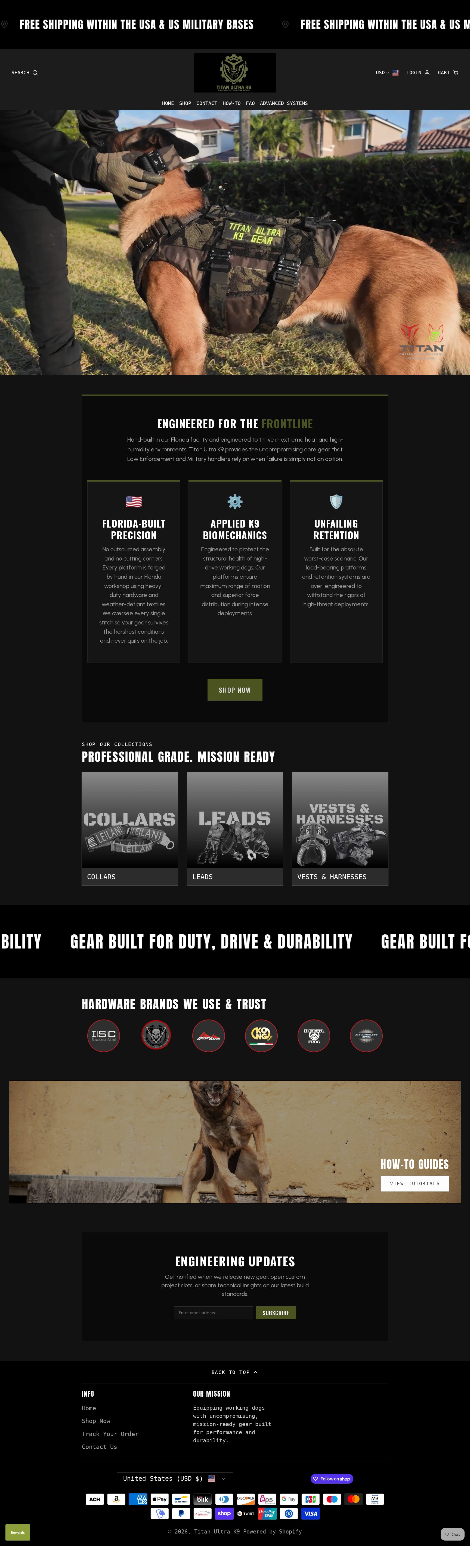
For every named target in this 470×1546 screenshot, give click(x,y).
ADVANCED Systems (284, 103)
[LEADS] (235, 828)
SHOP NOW (235, 690)
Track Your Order (110, 1434)
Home (168, 103)
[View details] (103, 1036)
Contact (206, 103)
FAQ (250, 103)
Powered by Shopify (272, 1531)
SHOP (185, 103)
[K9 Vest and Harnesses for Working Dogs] (340, 828)
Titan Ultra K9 (217, 1531)
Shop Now (96, 1421)
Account (418, 73)
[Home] (235, 73)
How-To (232, 103)
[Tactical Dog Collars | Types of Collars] (130, 828)
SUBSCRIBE (276, 1313)
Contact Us (99, 1446)
